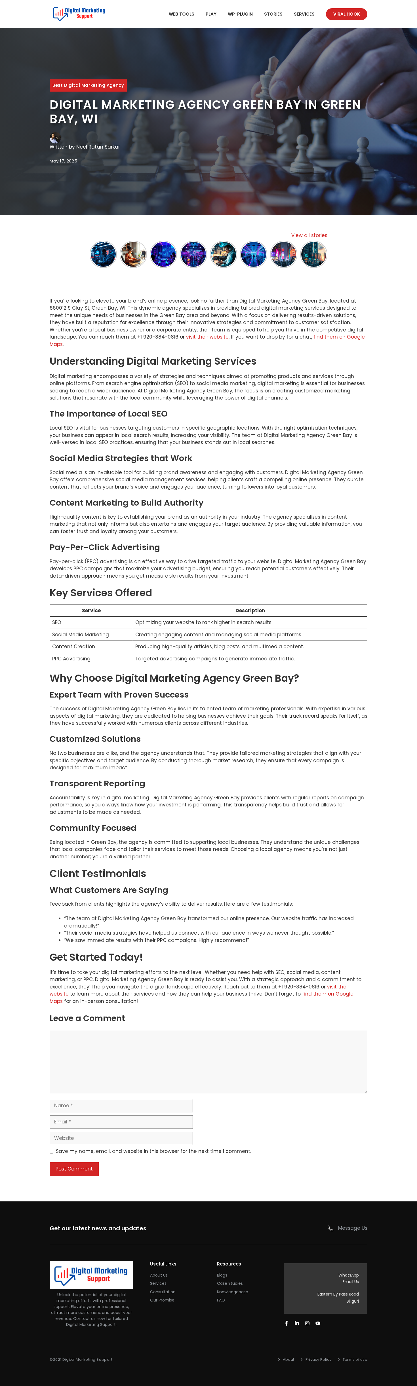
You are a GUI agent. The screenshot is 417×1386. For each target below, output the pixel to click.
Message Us (352, 1228)
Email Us (351, 1281)
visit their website (207, 336)
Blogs (222, 1275)
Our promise (162, 1300)
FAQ (221, 1300)
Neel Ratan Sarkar (98, 146)
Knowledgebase (232, 1292)
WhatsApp (348, 1275)
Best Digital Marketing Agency (88, 85)
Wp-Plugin (240, 14)
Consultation (163, 1292)
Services (304, 14)
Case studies (230, 1283)
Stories (273, 14)
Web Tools (181, 14)
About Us (159, 1275)
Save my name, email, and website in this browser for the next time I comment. (153, 1151)
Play (211, 14)
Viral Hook (346, 14)
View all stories (309, 235)
